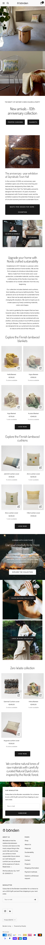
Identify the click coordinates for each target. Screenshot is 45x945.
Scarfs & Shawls (12, 234)
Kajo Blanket (11, 413)
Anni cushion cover (33, 474)
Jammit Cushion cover (11, 474)
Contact (27, 860)
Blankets (33, 122)
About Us (28, 844)
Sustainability (29, 852)
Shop (26, 841)
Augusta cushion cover (11, 741)
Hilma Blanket (33, 702)
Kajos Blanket (33, 374)
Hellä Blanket (11, 374)
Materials (28, 848)
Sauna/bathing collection (22, 598)
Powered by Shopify (20, 926)
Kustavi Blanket (33, 413)
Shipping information (32, 868)
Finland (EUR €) (8, 920)
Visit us (27, 856)
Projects (27, 864)
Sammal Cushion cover (11, 702)
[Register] (35, 899)
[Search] (8, 3)
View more (22, 427)
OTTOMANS (32, 237)
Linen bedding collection (22, 638)
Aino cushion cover (11, 513)
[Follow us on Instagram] (5, 911)
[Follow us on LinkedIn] (10, 911)
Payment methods (31, 872)
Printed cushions (15, 122)
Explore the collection (22, 572)
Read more (6, 867)
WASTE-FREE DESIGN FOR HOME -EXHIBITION (22, 209)
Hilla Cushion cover (33, 513)
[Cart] (41, 3)
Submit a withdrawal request (31, 877)
